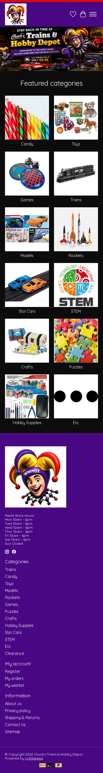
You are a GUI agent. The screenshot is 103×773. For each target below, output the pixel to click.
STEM (76, 311)
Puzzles (76, 366)
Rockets (76, 255)
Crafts (27, 366)
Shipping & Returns (22, 717)
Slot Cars (27, 311)
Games (27, 199)
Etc (76, 422)
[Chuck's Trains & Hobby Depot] (15, 14)
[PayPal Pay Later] (58, 765)
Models (27, 255)
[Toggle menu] (93, 14)
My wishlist (14, 685)
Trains (76, 199)
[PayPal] (42, 765)
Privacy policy (17, 710)
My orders (14, 678)
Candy (27, 143)
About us (13, 703)
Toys (76, 143)
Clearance (14, 653)
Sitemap (12, 731)
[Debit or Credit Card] (50, 765)
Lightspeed (34, 758)
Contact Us (15, 724)
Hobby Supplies (27, 422)
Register (12, 671)
